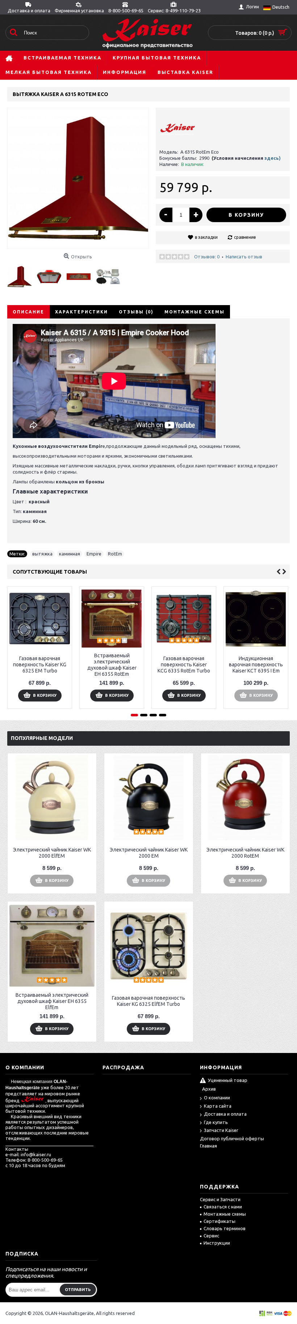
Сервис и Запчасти (220, 1199)
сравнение (245, 237)
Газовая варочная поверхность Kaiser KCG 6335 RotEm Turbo (184, 664)
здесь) (272, 158)
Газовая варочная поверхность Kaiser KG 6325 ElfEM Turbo (148, 1001)
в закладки (206, 237)
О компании (217, 1097)
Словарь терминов (225, 1228)
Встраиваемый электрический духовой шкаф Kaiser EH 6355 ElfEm (52, 1001)
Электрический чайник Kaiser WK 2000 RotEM (245, 853)
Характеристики (81, 311)
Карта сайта (217, 1105)
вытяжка (42, 553)
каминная (69, 553)
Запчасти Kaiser (221, 1130)
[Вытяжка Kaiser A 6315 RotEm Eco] (22, 274)
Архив (209, 1088)
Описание (28, 311)
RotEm (115, 553)
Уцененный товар (227, 1080)
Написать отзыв (244, 256)
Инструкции (217, 1242)
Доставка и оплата (225, 1113)
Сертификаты (219, 1221)
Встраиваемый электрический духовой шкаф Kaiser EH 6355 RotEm (112, 665)
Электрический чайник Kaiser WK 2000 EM (149, 853)
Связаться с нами (223, 1206)
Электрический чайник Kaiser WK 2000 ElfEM (52, 853)
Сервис (211, 1235)
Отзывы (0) (136, 311)
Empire (94, 553)
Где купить (216, 1122)
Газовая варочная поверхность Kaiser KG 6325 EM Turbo (39, 664)
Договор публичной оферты (232, 1138)
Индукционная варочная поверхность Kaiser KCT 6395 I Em (256, 664)
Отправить (78, 1289)
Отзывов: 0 (206, 256)
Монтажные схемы (194, 311)
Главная (208, 1145)
